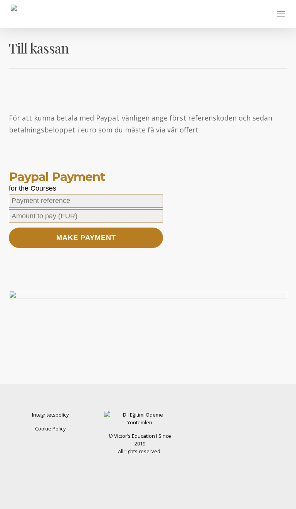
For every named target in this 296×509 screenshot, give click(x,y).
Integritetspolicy (50, 414)
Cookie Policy (50, 428)
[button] (281, 14)
